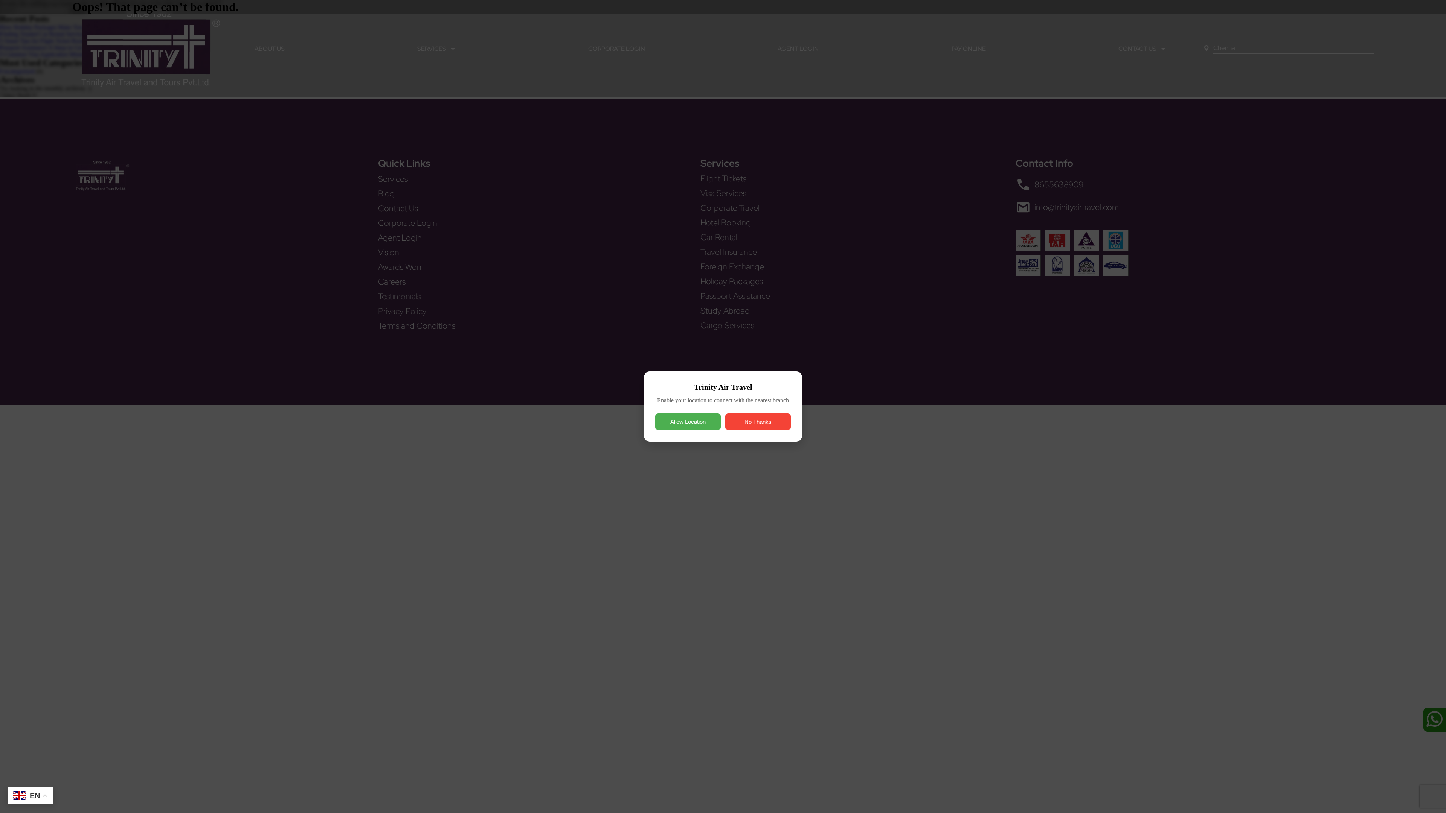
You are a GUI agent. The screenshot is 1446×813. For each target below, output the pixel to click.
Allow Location (688, 422)
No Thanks (758, 422)
